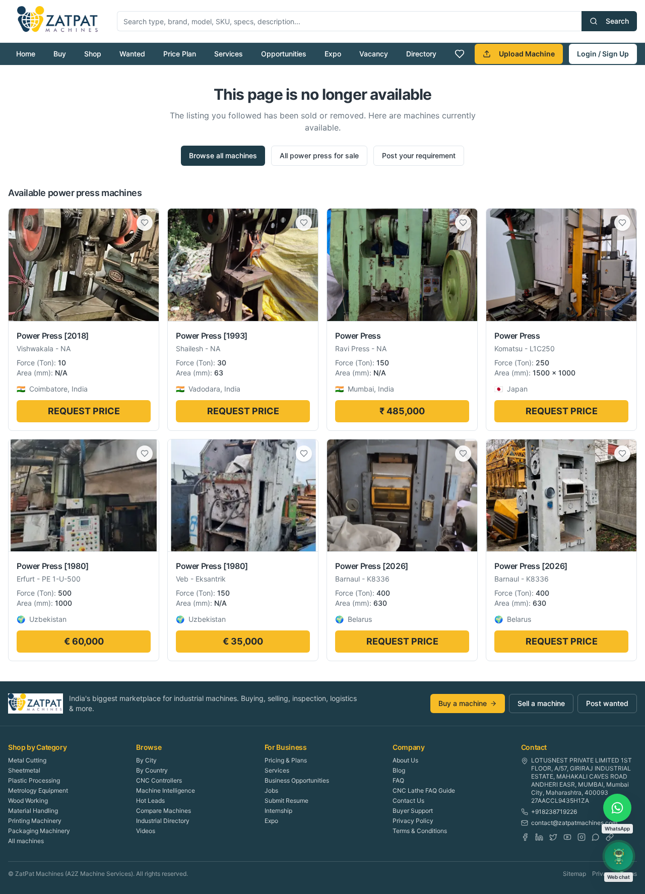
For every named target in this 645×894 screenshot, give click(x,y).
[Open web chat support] (619, 856)
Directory (421, 53)
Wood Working (28, 800)
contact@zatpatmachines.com (574, 822)
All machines (26, 841)
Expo (333, 53)
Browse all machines (223, 155)
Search (617, 21)
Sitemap (574, 873)
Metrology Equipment (38, 790)
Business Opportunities (297, 780)
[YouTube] (567, 837)
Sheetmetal (24, 770)
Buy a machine (462, 703)
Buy (59, 53)
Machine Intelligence (165, 790)
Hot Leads (150, 800)
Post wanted (607, 703)
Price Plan (179, 53)
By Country (152, 770)
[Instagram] (581, 837)
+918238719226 (554, 811)
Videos (145, 831)
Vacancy (373, 53)
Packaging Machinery (39, 831)
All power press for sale (319, 155)
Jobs (271, 790)
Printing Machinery (34, 820)
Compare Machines (163, 810)
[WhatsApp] (596, 837)
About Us (405, 760)
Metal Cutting (27, 760)
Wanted (132, 53)
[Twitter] (553, 837)
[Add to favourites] (145, 223)
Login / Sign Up (603, 53)
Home (25, 53)
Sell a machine (541, 703)
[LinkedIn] (539, 837)
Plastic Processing (34, 780)
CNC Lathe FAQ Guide (424, 790)
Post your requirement (419, 155)
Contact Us (408, 800)
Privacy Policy (413, 820)
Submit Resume (286, 800)
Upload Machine (527, 53)
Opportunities (283, 53)
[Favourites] (459, 54)
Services (228, 53)
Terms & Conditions (420, 831)
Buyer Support (413, 810)
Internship (278, 810)
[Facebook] (525, 837)
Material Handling (33, 810)
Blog (399, 770)
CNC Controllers (159, 780)
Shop (92, 53)
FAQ (398, 780)
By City (146, 760)
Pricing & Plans (286, 760)
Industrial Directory (162, 820)
